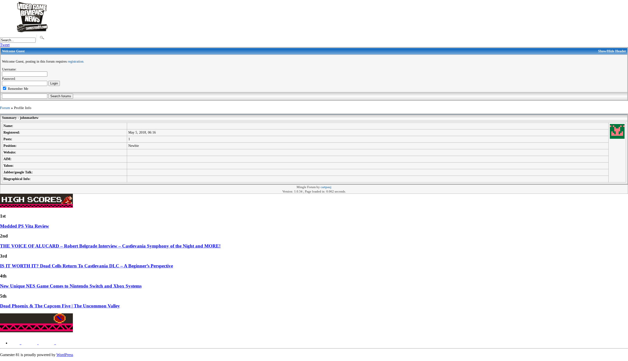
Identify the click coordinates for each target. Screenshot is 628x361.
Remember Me (17, 89)
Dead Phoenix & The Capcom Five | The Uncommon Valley (60, 305)
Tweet (5, 45)
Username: (9, 69)
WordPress (64, 355)
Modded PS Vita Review (24, 226)
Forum (5, 108)
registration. (76, 61)
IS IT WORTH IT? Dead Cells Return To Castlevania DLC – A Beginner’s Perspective (86, 265)
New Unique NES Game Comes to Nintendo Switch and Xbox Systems (71, 286)
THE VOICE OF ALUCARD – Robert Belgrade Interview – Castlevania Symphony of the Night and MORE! (110, 246)
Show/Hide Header (612, 51)
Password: (9, 79)
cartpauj (326, 187)
